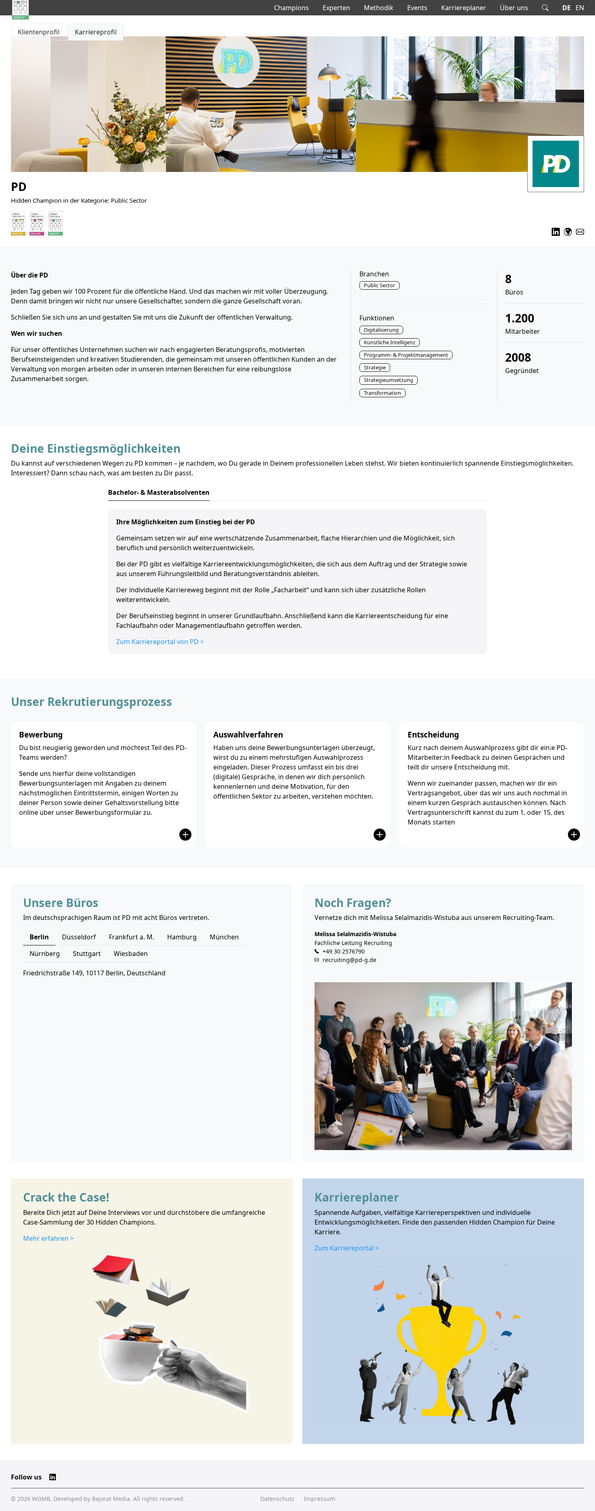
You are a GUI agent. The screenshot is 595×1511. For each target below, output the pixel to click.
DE (566, 7)
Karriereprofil (96, 32)
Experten (336, 7)
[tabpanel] (297, 581)
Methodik (378, 7)
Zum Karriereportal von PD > (160, 641)
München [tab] (224, 936)
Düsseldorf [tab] (79, 936)
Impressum (319, 1499)
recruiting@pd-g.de (349, 960)
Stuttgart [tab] (87, 953)
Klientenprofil (39, 32)
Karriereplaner (463, 7)
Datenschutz (277, 1499)
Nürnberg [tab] (45, 953)
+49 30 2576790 (344, 951)
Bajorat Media (111, 1499)
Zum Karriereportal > (346, 1248)
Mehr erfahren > (48, 1238)
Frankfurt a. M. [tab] (131, 936)
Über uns (514, 7)
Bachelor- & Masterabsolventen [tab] (159, 492)
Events (417, 7)
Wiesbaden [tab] (131, 953)
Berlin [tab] (39, 936)
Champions (291, 7)
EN (580, 7)
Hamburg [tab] (182, 936)
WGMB (41, 1499)
